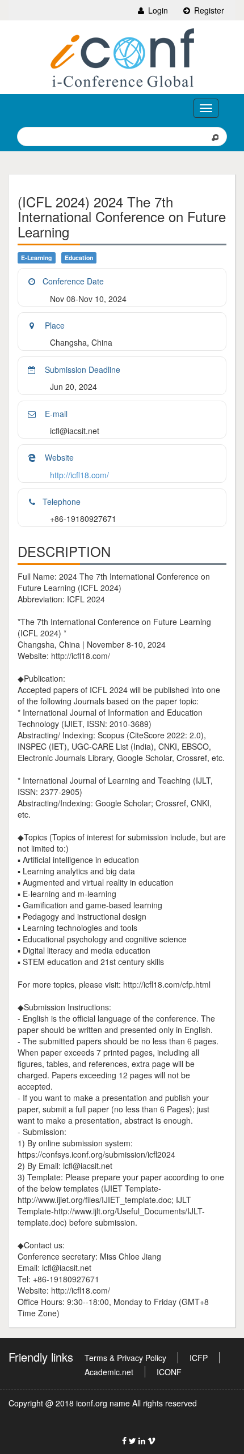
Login (157, 10)
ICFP (199, 1357)
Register (208, 10)
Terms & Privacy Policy (125, 1357)
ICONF (169, 1372)
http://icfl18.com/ (79, 475)
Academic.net (109, 1372)
